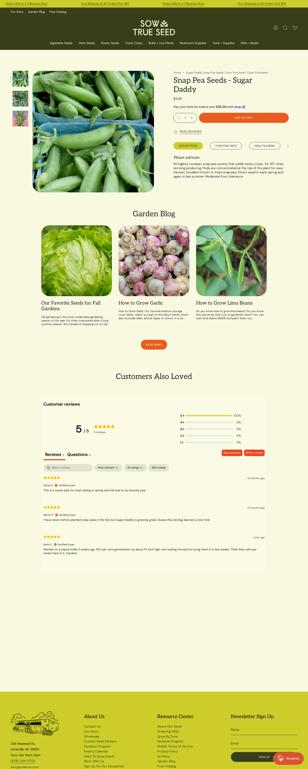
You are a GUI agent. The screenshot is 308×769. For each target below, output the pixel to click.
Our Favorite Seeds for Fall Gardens (70, 306)
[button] (133, 43)
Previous (32, 131)
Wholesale (91, 736)
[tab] (79, 455)
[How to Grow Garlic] (154, 260)
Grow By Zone (167, 736)
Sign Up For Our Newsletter (104, 766)
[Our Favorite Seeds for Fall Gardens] (76, 260)
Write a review (254, 452)
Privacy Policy (167, 751)
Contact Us (92, 726)
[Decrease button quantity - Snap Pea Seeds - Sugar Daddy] (178, 118)
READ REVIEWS (191, 132)
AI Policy (163, 756)
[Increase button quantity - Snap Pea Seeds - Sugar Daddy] (192, 118)
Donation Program (97, 746)
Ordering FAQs (168, 731)
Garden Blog (36, 12)
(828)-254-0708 (22, 761)
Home (177, 72)
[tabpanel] (154, 513)
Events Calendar (96, 751)
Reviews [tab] (54, 454)
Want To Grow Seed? (99, 756)
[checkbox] (158, 468)
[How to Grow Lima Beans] (231, 260)
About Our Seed (169, 726)
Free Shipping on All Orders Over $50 (105, 3)
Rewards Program (170, 741)
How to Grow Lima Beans (224, 303)
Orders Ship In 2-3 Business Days (27, 3)
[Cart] (295, 27)
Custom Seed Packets (100, 741)
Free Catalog (58, 12)
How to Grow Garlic (141, 303)
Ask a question (232, 452)
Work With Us (94, 761)
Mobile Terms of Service (175, 746)
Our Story (16, 12)
